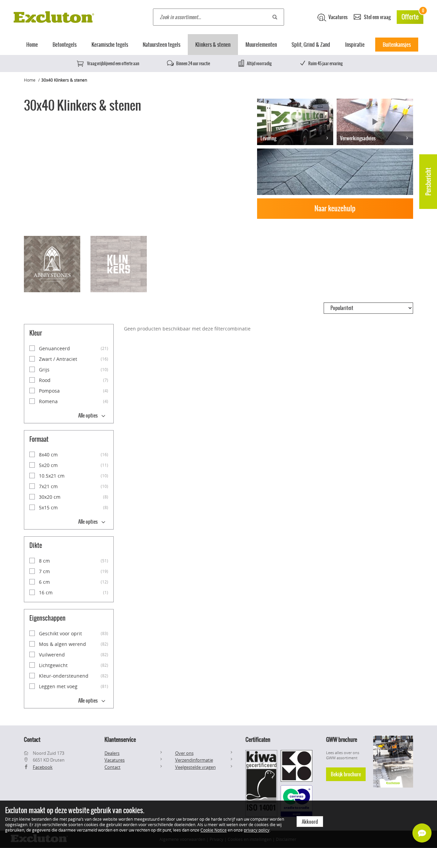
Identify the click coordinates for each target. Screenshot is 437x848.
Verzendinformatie (194, 760)
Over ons (184, 753)
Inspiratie (355, 44)
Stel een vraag (377, 17)
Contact (112, 767)
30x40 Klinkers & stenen (64, 80)
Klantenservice (120, 739)
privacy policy (256, 830)
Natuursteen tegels (161, 44)
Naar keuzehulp (334, 208)
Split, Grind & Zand (311, 44)
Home (32, 44)
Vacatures (337, 17)
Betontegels (64, 44)
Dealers (111, 753)
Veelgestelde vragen (195, 767)
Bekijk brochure (346, 774)
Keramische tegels (109, 44)
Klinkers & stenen (212, 44)
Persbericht (428, 182)
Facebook (43, 767)
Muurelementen (261, 44)
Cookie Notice (213, 830)
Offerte (412, 16)
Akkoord (310, 821)
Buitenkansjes (397, 44)
